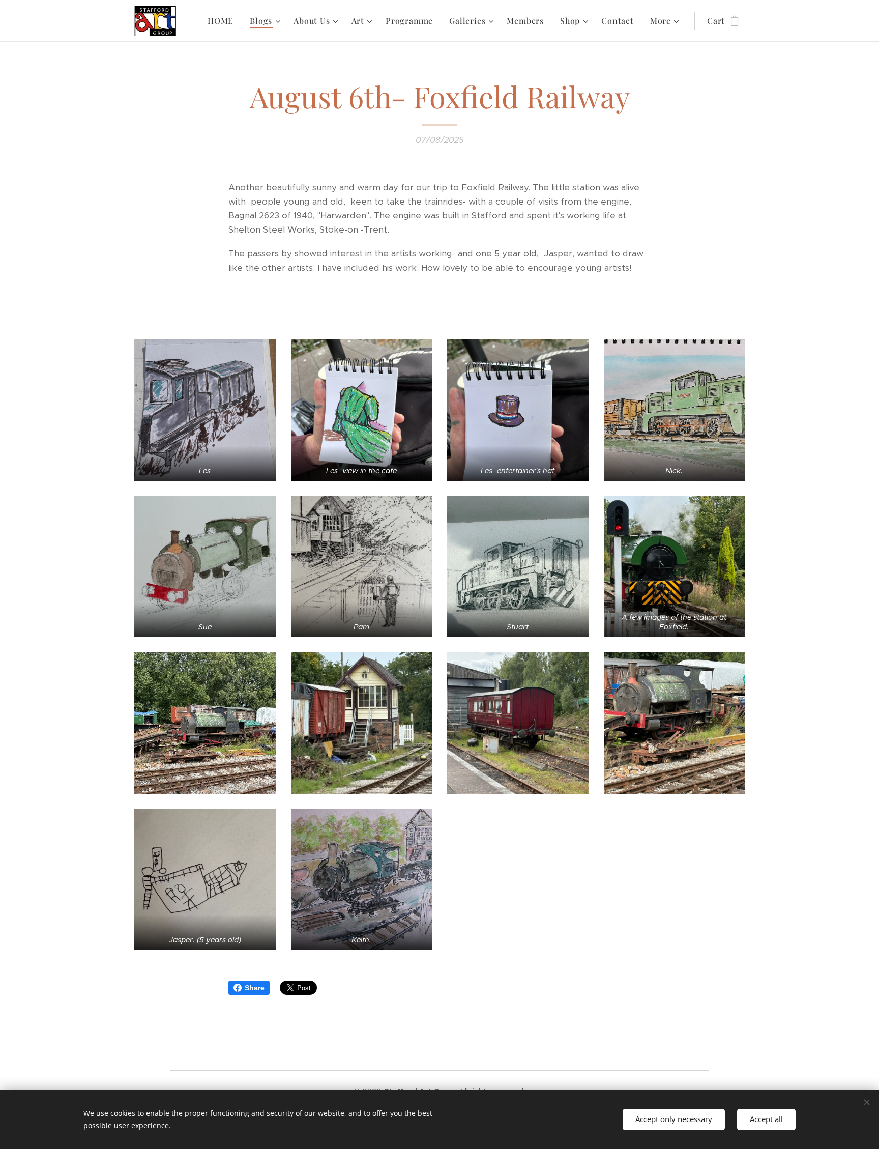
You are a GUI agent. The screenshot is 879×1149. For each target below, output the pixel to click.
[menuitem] (223, 21)
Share (255, 988)
